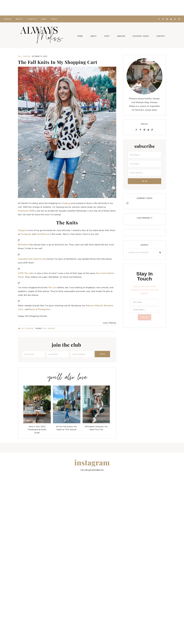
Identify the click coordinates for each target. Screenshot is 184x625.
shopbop (65, 203)
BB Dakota (23, 244)
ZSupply (22, 230)
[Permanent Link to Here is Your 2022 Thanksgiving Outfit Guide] (37, 422)
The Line (52, 287)
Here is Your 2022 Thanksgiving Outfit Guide (37, 429)
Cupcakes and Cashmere (30, 259)
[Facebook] (159, 16)
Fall (20, 56)
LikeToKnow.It (44, 234)
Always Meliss (41, 35)
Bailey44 (108, 305)
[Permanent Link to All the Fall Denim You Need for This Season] (66, 422)
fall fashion (49, 328)
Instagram (26, 234)
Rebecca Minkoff (94, 305)
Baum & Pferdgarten (39, 309)
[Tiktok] (175, 16)
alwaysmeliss (97, 470)
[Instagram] (167, 16)
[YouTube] (171, 16)
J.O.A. (21, 309)
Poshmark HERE (26, 210)
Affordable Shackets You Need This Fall (96, 428)
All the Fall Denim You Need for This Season (66, 428)
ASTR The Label (26, 273)
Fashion (26, 56)
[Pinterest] (163, 16)
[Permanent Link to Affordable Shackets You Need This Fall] (96, 422)
